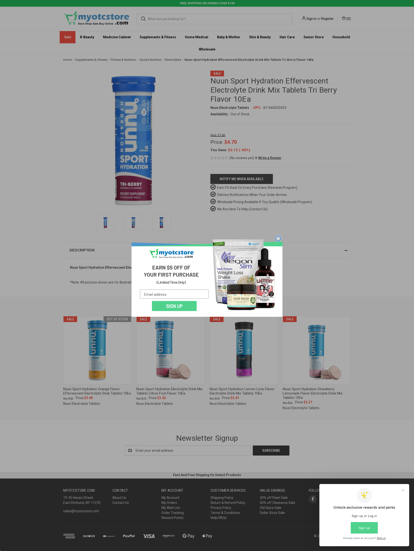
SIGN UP (174, 306)
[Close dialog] (278, 238)
